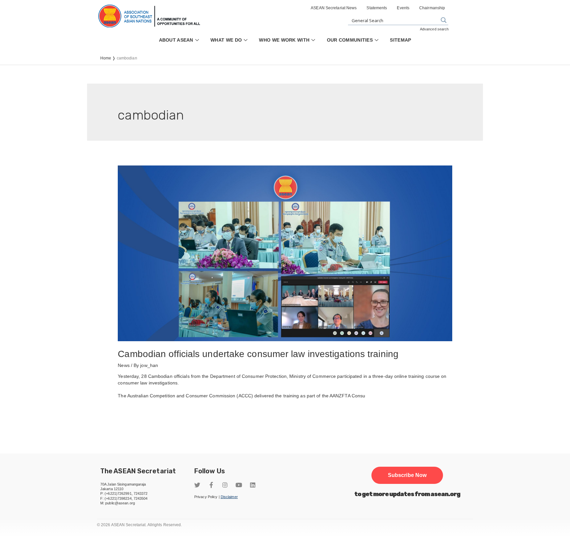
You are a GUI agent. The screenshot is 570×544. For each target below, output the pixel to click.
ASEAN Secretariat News (334, 8)
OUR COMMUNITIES (350, 40)
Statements (376, 8)
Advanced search (434, 29)
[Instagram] (225, 485)
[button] (407, 475)
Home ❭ (108, 58)
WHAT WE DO (226, 40)
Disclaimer (229, 497)
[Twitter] (197, 485)
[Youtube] (239, 485)
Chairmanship (432, 8)
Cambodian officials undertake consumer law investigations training (258, 354)
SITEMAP (400, 40)
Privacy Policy (205, 497)
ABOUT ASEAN (176, 40)
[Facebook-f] (211, 485)
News (123, 365)
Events (403, 8)
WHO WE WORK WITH (284, 40)
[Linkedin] (253, 485)
